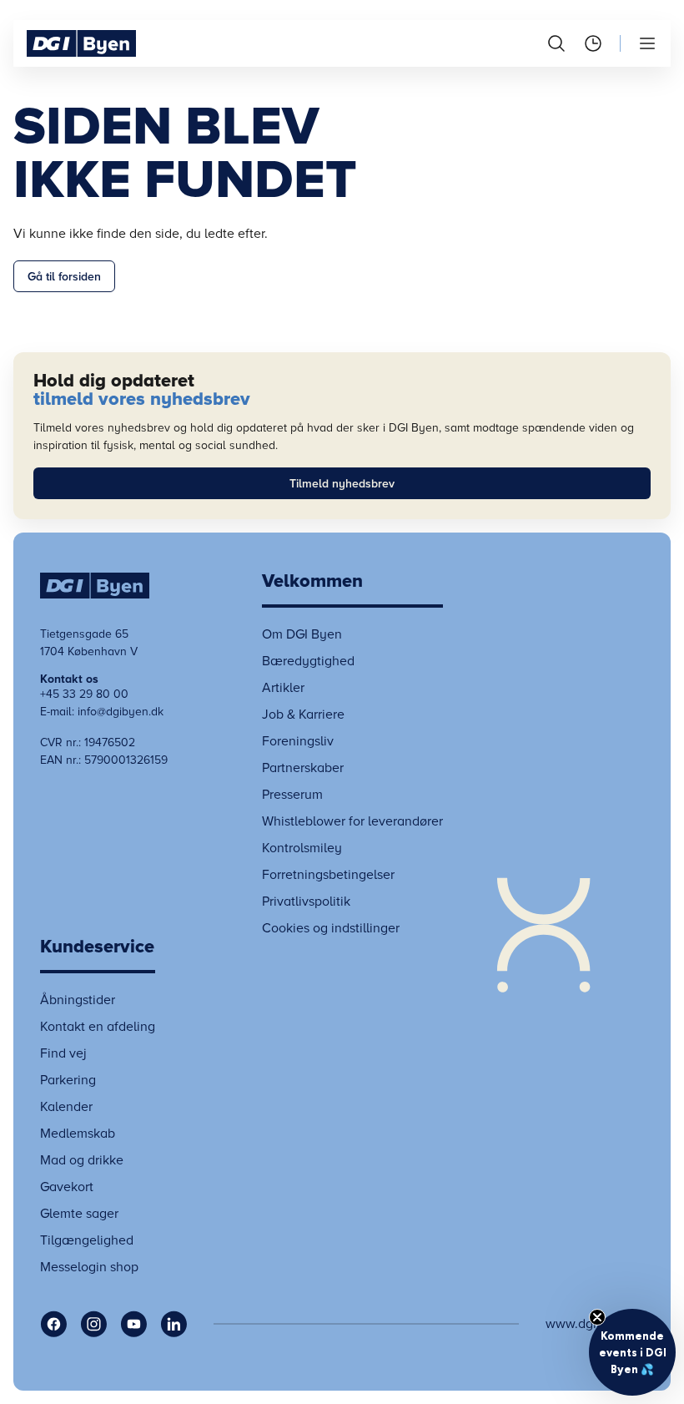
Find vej (63, 1053)
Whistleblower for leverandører (352, 821)
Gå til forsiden (64, 277)
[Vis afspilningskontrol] (543, 924)
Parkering (68, 1080)
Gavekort (66, 1187)
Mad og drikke (81, 1160)
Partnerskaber (303, 768)
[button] (632, 1352)
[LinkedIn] (173, 1324)
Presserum (292, 794)
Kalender (66, 1106)
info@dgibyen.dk (120, 712)
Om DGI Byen (302, 634)
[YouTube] (133, 1324)
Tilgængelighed (86, 1240)
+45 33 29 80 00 (84, 694)
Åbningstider (77, 1000)
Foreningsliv (298, 741)
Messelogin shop (89, 1267)
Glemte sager (79, 1213)
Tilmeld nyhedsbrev (342, 484)
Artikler (283, 687)
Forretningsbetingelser (328, 874)
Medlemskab (77, 1133)
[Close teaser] (597, 1317)
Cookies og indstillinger (331, 928)
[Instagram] (93, 1324)
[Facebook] (53, 1324)
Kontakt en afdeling (97, 1026)
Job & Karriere (303, 714)
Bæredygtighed (308, 661)
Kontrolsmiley (302, 848)
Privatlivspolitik (306, 901)
